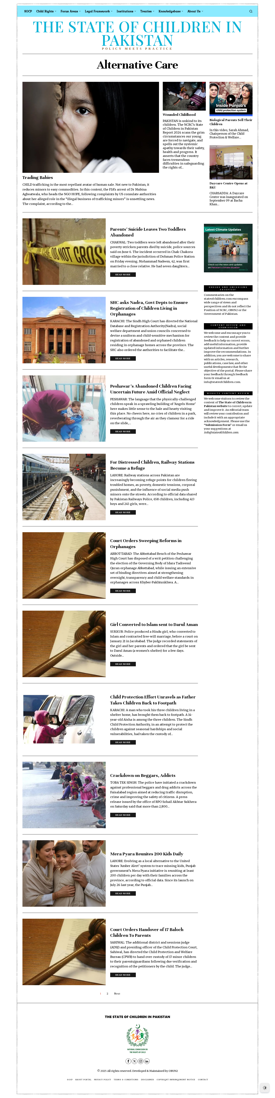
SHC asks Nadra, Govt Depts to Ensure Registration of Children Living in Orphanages (149, 308)
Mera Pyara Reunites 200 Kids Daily (146, 854)
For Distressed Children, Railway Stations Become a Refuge (152, 465)
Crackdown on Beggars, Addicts (142, 775)
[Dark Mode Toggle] (264, 1087)
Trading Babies (37, 177)
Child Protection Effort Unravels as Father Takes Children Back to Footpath (153, 700)
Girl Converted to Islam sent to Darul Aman (154, 624)
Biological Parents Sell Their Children (231, 122)
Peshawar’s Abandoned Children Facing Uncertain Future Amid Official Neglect (150, 389)
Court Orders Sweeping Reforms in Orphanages (145, 543)
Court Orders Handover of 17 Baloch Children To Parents (146, 932)
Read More (123, 274)
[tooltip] (128, 1061)
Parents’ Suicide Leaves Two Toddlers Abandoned (148, 232)
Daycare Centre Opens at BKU (229, 185)
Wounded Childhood (179, 114)
